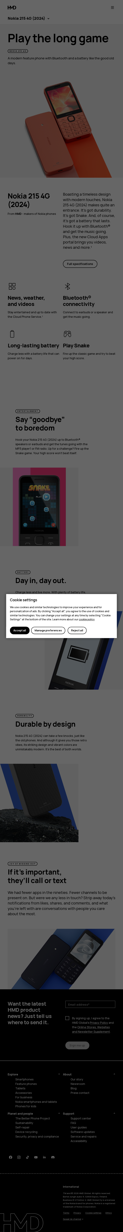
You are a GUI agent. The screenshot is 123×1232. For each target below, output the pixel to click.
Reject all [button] (77, 630)
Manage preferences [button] (48, 630)
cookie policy (86, 619)
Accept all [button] (19, 630)
